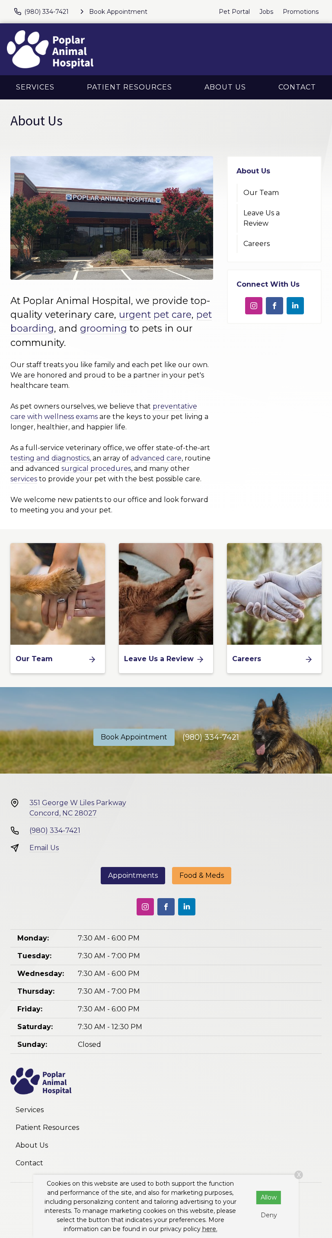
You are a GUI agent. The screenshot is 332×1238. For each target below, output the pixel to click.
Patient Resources (129, 87)
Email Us (44, 848)
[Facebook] (274, 305)
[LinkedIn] (295, 305)
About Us (225, 87)
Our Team (261, 193)
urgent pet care (155, 314)
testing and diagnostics (49, 458)
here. (209, 1229)
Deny (269, 1215)
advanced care (156, 458)
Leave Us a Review (261, 218)
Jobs (266, 12)
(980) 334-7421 (210, 737)
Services (35, 87)
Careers (256, 244)
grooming (103, 328)
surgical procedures (96, 468)
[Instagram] (253, 305)
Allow (269, 1197)
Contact (297, 87)
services (23, 479)
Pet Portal (234, 12)
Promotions (301, 12)
